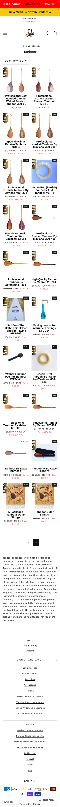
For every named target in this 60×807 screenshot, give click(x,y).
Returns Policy (30, 646)
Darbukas (30, 679)
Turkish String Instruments (30, 696)
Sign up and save (29, 660)
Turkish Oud (30, 753)
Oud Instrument (30, 673)
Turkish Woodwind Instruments (29, 708)
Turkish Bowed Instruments (30, 702)
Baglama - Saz (30, 668)
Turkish (30, 691)
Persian (30, 724)
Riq (30, 770)
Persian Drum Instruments (30, 747)
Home (23, 46)
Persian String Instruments (30, 730)
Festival (30, 759)
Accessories (30, 685)
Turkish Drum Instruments (30, 713)
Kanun (30, 764)
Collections (33, 46)
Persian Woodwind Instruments (30, 742)
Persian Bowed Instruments (30, 736)
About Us (29, 641)
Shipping (30, 651)
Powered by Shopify (30, 804)
